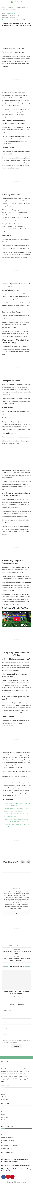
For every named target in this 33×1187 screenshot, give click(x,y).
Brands (3, 1120)
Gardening (10, 7)
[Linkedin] (16, 913)
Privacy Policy (5, 1099)
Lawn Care (4, 1112)
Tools (2, 1122)
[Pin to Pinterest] (23, 945)
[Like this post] (18, 945)
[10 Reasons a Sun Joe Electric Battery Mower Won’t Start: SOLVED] (16, 980)
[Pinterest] (12, 1177)
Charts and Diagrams (7, 1137)
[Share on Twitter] (22, 945)
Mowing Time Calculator (8, 1148)
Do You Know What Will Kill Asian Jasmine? (15, 1165)
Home (3, 7)
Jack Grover (10, 13)
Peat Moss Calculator (7, 1143)
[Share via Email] (25, 945)
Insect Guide (4, 1117)
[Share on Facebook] (20, 945)
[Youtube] (8, 1177)
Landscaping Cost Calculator (9, 1145)
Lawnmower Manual (7, 1135)
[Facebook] (3, 1177)
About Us (4, 1097)
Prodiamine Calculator (7, 1140)
